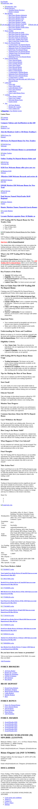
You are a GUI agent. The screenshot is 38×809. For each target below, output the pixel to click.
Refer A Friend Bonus (15, 70)
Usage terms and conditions (13, 797)
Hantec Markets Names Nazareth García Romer (19, 207)
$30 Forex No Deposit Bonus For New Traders (18, 141)
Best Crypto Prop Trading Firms (18, 41)
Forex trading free (14, 108)
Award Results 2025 (11, 724)
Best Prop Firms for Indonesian (18, 38)
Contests (7, 95)
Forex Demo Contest (15, 96)
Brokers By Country (11, 672)
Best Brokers (9, 13)
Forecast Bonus (9, 710)
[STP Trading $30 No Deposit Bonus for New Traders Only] (19, 234)
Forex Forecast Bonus (15, 62)
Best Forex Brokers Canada (17, 22)
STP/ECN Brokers (10, 676)
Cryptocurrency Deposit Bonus (18, 72)
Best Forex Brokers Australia (17, 24)
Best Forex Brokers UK (16, 20)
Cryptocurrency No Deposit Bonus (19, 44)
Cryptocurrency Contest (16, 77)
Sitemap (7, 804)
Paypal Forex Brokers (11, 688)
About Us (8, 799)
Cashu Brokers (9, 693)
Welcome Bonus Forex (16, 100)
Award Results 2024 (11, 725)
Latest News (12, 91)
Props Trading (9, 31)
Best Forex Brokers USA (16, 18)
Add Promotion (5, 661)
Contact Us (8, 801)
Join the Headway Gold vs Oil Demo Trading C (19, 132)
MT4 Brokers (9, 678)
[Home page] (10, 6)
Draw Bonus (9, 712)
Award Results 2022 (11, 729)
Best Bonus (8, 679)
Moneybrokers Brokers (12, 691)
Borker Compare (14, 12)
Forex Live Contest (14, 98)
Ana (6, 103)
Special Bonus (9, 708)
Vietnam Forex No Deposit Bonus (19, 53)
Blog (6, 696)
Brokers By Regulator (11, 674)
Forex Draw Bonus (14, 65)
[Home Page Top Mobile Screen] (11, 111)
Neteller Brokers (10, 695)
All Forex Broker (10, 671)
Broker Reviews (10, 8)
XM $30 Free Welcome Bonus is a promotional (18, 150)
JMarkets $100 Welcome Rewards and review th (19, 176)
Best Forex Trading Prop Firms (18, 39)
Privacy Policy (9, 803)
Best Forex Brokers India (16, 25)
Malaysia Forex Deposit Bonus (18, 76)
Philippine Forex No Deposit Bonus (20, 57)
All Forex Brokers (14, 105)
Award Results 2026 (11, 722)
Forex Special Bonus (15, 60)
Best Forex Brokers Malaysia (18, 17)
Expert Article (13, 101)
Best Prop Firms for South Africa (19, 34)
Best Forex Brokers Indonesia (18, 15)
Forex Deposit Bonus (11, 58)
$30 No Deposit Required (16, 242)
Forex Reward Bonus (15, 67)
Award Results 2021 (11, 731)
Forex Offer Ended (14, 86)
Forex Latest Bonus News (17, 93)
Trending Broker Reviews (17, 10)
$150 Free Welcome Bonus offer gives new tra (18, 167)
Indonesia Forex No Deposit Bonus (19, 48)
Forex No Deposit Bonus (12, 43)
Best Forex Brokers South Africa (19, 27)
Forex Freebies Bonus (15, 63)
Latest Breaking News (15, 88)
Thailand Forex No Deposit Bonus (19, 51)
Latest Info (8, 82)
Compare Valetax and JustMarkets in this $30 (18, 123)
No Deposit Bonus (14, 55)
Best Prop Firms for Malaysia (18, 36)
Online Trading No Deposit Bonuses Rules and (18, 159)
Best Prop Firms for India (16, 32)
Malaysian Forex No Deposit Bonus (20, 46)
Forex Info (12, 84)
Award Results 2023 (11, 727)
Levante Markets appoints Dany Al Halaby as (18, 216)
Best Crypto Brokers (15, 29)
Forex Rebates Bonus (15, 69)
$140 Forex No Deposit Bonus (18, 50)
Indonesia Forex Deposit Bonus (18, 74)
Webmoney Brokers (11, 689)
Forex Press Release (15, 89)
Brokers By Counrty (15, 107)
